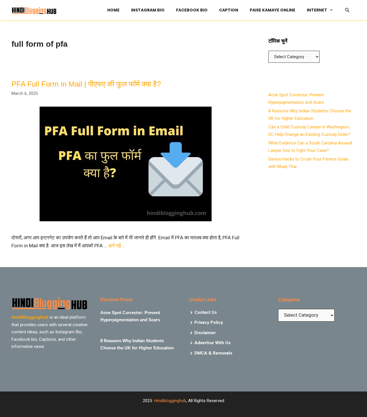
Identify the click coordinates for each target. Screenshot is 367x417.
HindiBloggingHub (29, 317)
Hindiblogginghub (170, 400)
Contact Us (205, 312)
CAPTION (228, 10)
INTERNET (317, 10)
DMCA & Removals (213, 353)
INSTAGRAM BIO (148, 10)
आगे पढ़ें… (116, 245)
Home (113, 10)
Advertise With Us (212, 342)
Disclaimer (205, 332)
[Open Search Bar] (347, 10)
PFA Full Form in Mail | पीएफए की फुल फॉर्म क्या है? (86, 84)
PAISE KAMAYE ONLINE (272, 10)
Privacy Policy (208, 322)
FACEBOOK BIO (192, 10)
